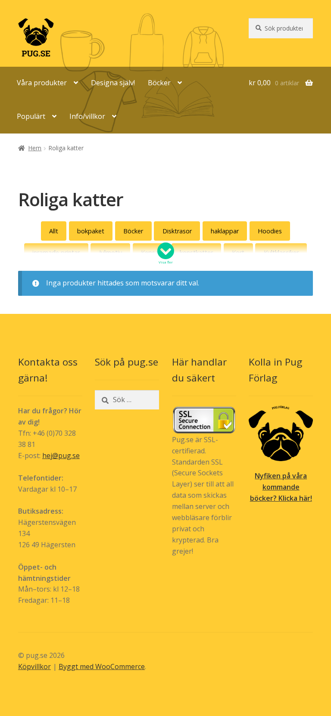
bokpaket (90, 231)
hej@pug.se (61, 455)
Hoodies (270, 231)
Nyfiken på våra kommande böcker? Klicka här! (281, 487)
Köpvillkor (34, 666)
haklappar (225, 231)
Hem (34, 148)
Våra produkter (42, 82)
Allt (53, 231)
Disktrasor (177, 231)
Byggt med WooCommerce (102, 666)
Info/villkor (87, 116)
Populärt (31, 116)
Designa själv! (113, 82)
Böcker (159, 82)
